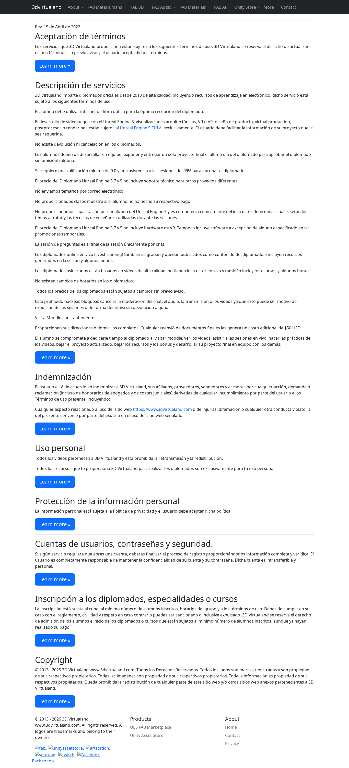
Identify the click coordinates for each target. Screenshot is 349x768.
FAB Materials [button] (193, 7)
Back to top (43, 761)
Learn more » (55, 65)
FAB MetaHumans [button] (105, 7)
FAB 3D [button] (137, 7)
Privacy (232, 743)
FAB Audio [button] (162, 7)
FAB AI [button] (220, 7)
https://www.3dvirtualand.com (162, 409)
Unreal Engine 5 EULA (140, 128)
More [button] (268, 7)
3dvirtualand (47, 7)
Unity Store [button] (245, 7)
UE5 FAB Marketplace (150, 727)
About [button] (74, 7)
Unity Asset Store (146, 735)
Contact (288, 7)
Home (231, 727)
